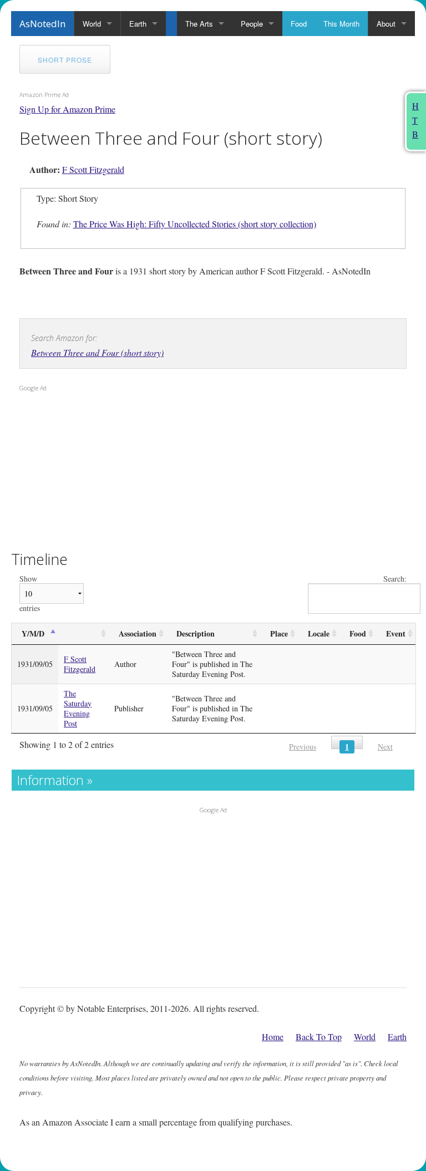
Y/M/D (33, 633)
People (252, 23)
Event (395, 633)
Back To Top (319, 1036)
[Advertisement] (88, 468)
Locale (318, 633)
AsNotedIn (42, 23)
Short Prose (65, 59)
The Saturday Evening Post (78, 708)
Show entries (29, 593)
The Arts (199, 23)
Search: (395, 579)
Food (299, 23)
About (386, 23)
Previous (302, 746)
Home (272, 1036)
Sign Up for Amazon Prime (67, 109)
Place (279, 633)
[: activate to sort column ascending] (83, 634)
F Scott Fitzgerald (93, 169)
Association (137, 633)
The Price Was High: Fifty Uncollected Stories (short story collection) (194, 224)
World (92, 23)
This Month (341, 23)
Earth (137, 23)
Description (195, 633)
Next (385, 746)
